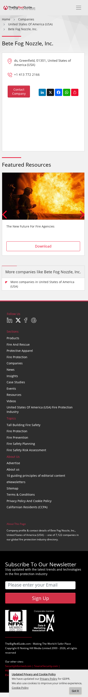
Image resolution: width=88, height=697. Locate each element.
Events (11, 388)
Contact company (19, 91)
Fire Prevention (17, 437)
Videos (11, 401)
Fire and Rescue (18, 344)
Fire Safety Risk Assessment (26, 450)
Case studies (16, 382)
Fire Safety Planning (21, 444)
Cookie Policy (20, 688)
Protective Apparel (20, 351)
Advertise (13, 463)
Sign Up (40, 598)
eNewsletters (16, 482)
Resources (14, 395)
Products (13, 338)
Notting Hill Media (30, 648)
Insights (12, 376)
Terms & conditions (21, 494)
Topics (11, 418)
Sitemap (12, 488)
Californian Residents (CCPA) (27, 507)
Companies (15, 363)
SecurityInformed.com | (19, 666)
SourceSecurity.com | (47, 666)
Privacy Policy (48, 679)
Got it (75, 691)
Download (43, 246)
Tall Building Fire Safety (23, 425)
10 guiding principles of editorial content (36, 476)
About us (13, 469)
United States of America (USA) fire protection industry (40, 409)
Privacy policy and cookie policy (29, 501)
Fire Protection (17, 357)
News (11, 370)
